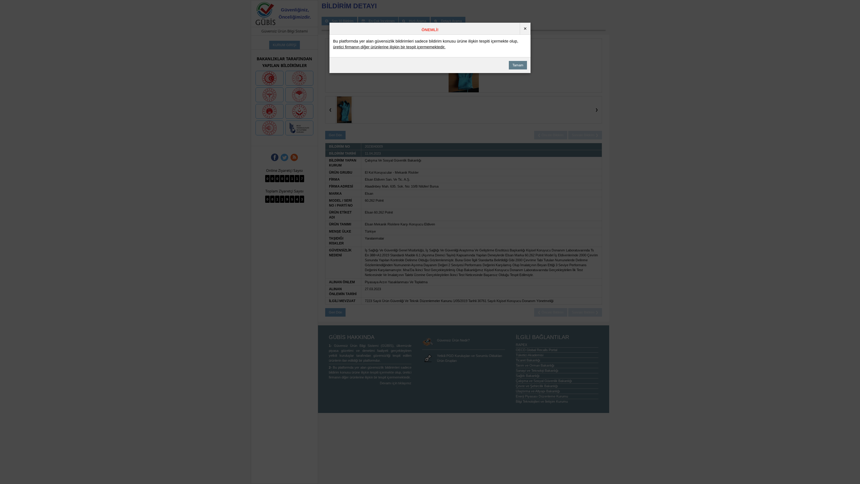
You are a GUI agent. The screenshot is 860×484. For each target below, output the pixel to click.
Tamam (517, 65)
